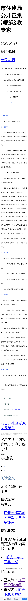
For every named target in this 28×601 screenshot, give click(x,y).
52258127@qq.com (15, 409)
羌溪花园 (8, 60)
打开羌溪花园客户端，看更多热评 (14, 517)
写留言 (6, 504)
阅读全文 (9, 478)
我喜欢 (2, 454)
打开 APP (25, 598)
